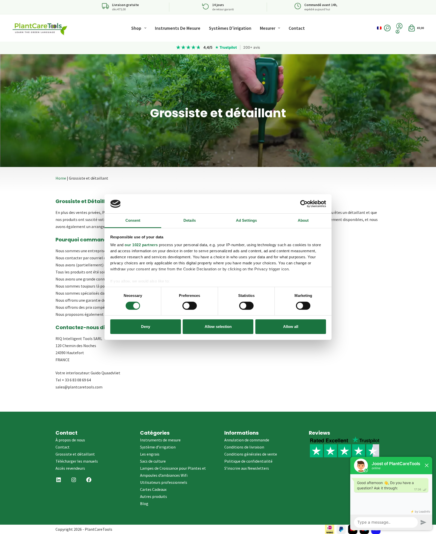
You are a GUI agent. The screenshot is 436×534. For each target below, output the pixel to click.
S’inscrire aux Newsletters (246, 468)
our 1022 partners (141, 245)
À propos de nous (70, 439)
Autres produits (153, 496)
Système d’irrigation (158, 446)
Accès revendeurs (70, 468)
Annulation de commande (246, 439)
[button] (379, 28)
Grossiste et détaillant (75, 454)
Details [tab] (189, 220)
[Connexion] (399, 32)
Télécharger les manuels (77, 461)
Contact (297, 28)
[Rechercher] (387, 28)
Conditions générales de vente (250, 454)
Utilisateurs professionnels (163, 482)
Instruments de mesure (177, 28)
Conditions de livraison (244, 446)
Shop (136, 28)
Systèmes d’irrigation (230, 28)
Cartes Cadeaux (153, 489)
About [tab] (303, 220)
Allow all (290, 326)
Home (61, 178)
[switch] (189, 306)
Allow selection (218, 326)
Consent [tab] (133, 220)
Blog (144, 503)
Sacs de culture (153, 461)
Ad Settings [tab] (246, 220)
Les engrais (149, 454)
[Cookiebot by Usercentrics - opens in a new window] (304, 204)
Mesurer (267, 28)
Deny (145, 326)
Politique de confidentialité (248, 461)
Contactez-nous (77, 327)
